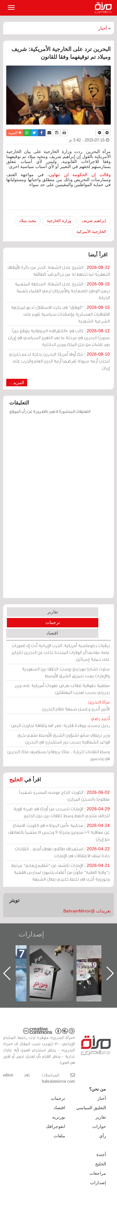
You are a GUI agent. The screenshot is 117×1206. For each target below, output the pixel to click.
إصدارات (31, 934)
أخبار (102, 28)
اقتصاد (52, 632)
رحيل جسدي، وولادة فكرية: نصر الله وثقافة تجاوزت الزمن (60, 722)
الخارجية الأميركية (91, 231)
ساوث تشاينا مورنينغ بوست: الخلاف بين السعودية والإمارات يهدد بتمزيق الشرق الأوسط (66, 672)
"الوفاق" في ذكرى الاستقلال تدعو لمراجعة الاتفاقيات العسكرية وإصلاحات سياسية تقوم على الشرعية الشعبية (60, 314)
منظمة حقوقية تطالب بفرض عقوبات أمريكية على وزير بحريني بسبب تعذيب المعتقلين (62, 688)
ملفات (59, 1135)
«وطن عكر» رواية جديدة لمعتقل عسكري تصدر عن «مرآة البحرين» (51, 963)
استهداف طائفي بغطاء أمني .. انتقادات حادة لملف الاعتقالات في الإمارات (62, 852)
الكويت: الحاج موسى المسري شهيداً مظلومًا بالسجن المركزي (64, 795)
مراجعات (98, 1173)
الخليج (16, 780)
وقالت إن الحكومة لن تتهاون (80, 174)
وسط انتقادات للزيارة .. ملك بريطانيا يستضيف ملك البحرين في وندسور (58, 755)
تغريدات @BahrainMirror (87, 910)
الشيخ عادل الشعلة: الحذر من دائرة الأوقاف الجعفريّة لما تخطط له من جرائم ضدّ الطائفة (58, 270)
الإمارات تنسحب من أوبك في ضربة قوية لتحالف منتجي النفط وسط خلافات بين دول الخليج (61, 812)
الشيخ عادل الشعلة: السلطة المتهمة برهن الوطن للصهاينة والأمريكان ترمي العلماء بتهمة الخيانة (62, 290)
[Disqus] (58, 509)
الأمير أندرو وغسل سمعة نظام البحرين (76, 705)
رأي (102, 1135)
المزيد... (16, 382)
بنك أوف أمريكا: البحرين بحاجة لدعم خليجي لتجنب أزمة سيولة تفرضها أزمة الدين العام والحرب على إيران (59, 361)
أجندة (101, 1154)
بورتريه (58, 1117)
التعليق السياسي (91, 1107)
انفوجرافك (55, 1126)
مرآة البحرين (104, 8)
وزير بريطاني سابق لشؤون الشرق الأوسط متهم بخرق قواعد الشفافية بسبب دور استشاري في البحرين (63, 738)
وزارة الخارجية (59, 220)
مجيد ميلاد (27, 220)
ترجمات (53, 622)
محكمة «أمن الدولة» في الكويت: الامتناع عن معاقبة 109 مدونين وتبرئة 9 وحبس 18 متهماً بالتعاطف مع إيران (59, 832)
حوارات (99, 1126)
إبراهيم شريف (94, 220)
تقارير (52, 611)
